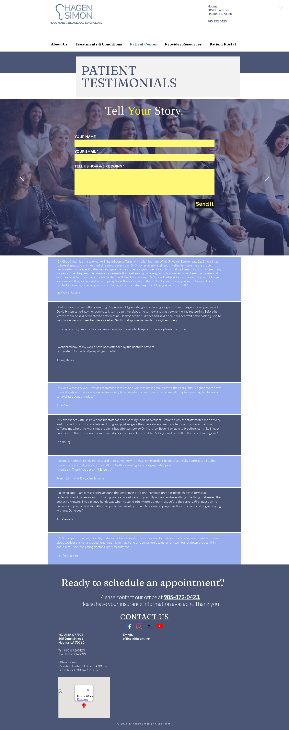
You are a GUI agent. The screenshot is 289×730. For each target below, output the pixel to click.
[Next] (267, 177)
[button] (60, 44)
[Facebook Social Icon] (129, 626)
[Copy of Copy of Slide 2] (144, 248)
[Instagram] (139, 626)
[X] (149, 626)
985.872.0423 (217, 21)
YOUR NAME (85, 137)
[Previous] (22, 177)
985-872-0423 (74, 650)
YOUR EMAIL (85, 151)
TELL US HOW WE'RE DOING (98, 166)
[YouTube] (160, 626)
